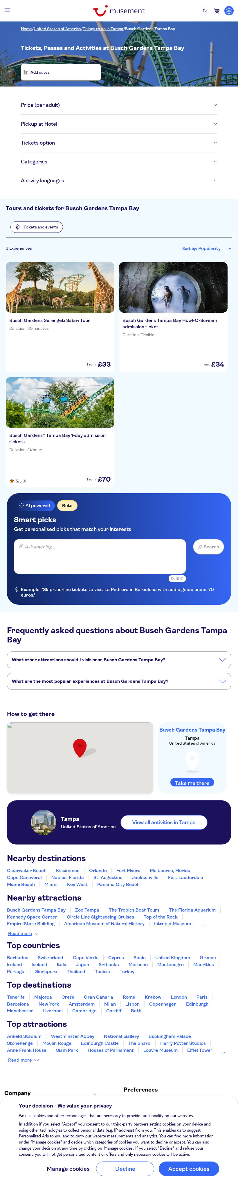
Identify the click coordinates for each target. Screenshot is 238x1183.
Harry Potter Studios (183, 1043)
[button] (36, 227)
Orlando (98, 870)
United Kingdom (172, 957)
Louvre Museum (160, 1050)
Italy (61, 964)
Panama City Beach (118, 884)
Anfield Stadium (24, 1036)
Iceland (39, 964)
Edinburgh (197, 1004)
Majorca (43, 997)
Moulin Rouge (56, 1043)
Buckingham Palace (170, 1036)
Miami (50, 884)
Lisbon (132, 1004)
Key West (77, 884)
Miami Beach (21, 884)
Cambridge (84, 1010)
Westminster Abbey (72, 1036)
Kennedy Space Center (32, 917)
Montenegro (170, 964)
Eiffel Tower (199, 1050)
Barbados (17, 957)
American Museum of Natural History (104, 923)
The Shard (139, 1043)
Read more (20, 933)
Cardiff (113, 1010)
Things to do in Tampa (103, 28)
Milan (110, 1004)
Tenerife (16, 997)
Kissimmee (68, 870)
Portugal (16, 971)
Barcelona (18, 1004)
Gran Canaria (98, 997)
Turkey (127, 971)
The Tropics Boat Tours (134, 910)
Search (211, 547)
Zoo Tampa (87, 910)
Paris (202, 997)
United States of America (57, 28)
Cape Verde (86, 957)
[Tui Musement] (119, 11)
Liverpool (53, 1010)
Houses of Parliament (111, 1050)
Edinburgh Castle (100, 1043)
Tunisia (102, 971)
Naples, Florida (67, 877)
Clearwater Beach (26, 870)
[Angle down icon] (138, 105)
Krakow (153, 997)
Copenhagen (162, 1004)
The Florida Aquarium (192, 910)
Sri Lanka (109, 964)
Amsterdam (82, 1004)
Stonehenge (20, 1043)
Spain (140, 957)
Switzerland (50, 957)
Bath (136, 1010)
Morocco (138, 964)
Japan (82, 964)
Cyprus (116, 957)
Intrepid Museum (172, 923)
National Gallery (121, 1036)
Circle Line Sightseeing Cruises (100, 917)
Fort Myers (128, 870)
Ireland (14, 964)
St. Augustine (107, 877)
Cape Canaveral (24, 877)
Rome (129, 997)
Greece (208, 957)
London (179, 997)
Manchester (20, 1010)
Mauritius (203, 964)
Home (26, 28)
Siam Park (67, 1050)
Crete (68, 997)
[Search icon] (205, 10)
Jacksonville (145, 877)
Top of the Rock (161, 917)
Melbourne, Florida (170, 870)
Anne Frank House (26, 1050)
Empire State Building (31, 923)
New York (49, 1004)
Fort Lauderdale (185, 877)
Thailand (76, 971)
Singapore (46, 971)
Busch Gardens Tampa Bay (150, 28)
